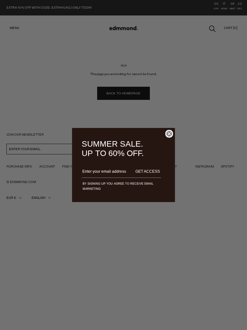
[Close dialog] (169, 134)
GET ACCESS (147, 171)
